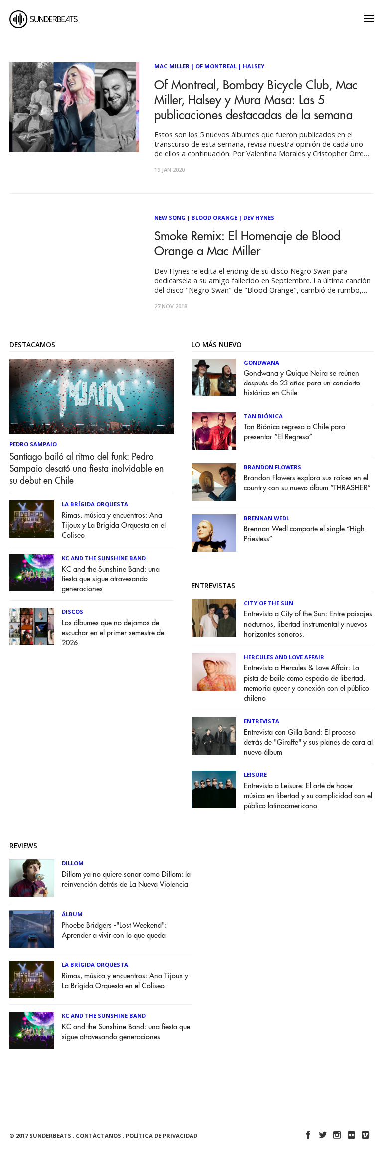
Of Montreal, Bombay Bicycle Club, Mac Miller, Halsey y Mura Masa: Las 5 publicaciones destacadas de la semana (256, 100)
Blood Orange (214, 217)
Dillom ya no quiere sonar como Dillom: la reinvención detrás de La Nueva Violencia (126, 879)
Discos (72, 611)
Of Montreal (216, 66)
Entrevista (261, 721)
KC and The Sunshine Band (104, 558)
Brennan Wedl (266, 518)
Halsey (253, 66)
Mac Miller (172, 66)
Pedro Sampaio (33, 444)
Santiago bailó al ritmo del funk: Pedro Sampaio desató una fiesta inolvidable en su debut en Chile (86, 468)
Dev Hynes (258, 217)
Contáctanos (98, 1135)
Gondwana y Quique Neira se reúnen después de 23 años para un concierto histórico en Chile (302, 383)
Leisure (255, 774)
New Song (170, 217)
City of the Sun (268, 603)
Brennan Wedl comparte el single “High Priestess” (304, 534)
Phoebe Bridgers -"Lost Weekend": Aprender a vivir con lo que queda (114, 930)
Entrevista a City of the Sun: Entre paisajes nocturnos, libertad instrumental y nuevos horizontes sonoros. (308, 624)
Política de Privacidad (161, 1135)
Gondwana (261, 362)
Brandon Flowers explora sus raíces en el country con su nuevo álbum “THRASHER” (307, 483)
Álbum (72, 914)
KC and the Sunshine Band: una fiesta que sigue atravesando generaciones (111, 579)
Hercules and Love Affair (284, 657)
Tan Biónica (263, 416)
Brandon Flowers (272, 467)
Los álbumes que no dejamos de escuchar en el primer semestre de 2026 (113, 633)
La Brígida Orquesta (95, 504)
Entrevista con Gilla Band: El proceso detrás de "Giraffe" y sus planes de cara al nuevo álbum (308, 742)
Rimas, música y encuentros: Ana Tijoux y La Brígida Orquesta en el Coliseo (114, 525)
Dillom (73, 863)
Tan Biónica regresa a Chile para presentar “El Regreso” (294, 432)
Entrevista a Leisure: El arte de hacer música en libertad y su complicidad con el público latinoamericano (308, 796)
